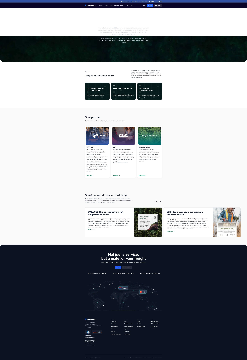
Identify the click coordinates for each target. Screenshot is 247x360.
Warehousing (114, 326)
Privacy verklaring (147, 357)
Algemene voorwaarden (157, 357)
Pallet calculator (154, 321)
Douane (113, 329)
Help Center (127, 334)
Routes (113, 331)
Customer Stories (128, 323)
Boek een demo (127, 267)
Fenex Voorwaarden (137, 357)
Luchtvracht (114, 321)
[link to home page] (90, 5)
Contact (150, 5)
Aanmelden (158, 5)
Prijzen (106, 5)
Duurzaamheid (141, 326)
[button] (152, 1)
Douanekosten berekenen (154, 327)
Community (127, 331)
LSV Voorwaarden (128, 357)
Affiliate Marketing (128, 326)
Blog (125, 321)
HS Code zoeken (155, 323)
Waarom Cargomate (114, 5)
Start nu (118, 267)
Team (138, 321)
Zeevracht (113, 323)
